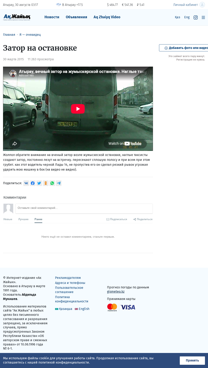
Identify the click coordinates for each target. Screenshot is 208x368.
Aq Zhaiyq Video (107, 17)
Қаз (177, 17)
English (84, 309)
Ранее (38, 219)
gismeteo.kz (116, 291)
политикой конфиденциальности (63, 362)
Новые (7, 219)
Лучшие (23, 219)
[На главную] (16, 17)
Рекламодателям (68, 278)
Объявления (76, 17)
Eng (187, 17)
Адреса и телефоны (70, 283)
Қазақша (65, 309)
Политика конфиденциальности (71, 299)
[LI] (116, 278)
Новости (51, 17)
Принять (192, 360)
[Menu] (203, 17)
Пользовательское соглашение (69, 290)
